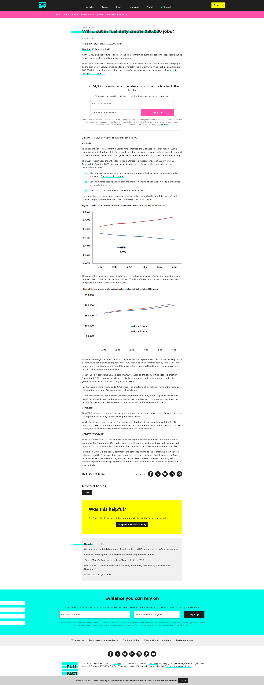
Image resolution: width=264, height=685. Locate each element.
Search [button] (167, 7)
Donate (218, 5)
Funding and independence (103, 640)
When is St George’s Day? (97, 575)
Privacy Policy (163, 124)
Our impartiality (131, 640)
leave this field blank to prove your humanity (12, 593)
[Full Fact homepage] (42, 5)
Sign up (157, 113)
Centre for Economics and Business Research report (142, 149)
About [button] (150, 7)
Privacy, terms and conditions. (178, 666)
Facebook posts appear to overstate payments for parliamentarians (119, 555)
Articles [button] (90, 7)
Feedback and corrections (157, 640)
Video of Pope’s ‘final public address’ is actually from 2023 (114, 560)
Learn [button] (119, 7)
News (87, 492)
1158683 (117, 664)
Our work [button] (134, 7)
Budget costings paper (112, 176)
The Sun (86, 49)
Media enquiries (184, 640)
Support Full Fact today (131, 525)
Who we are (77, 640)
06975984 (153, 664)
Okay (183, 681)
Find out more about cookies (162, 681)
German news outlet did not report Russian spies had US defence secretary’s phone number (131, 549)
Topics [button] (105, 7)
